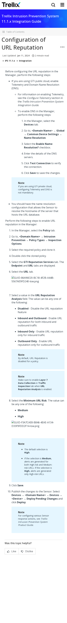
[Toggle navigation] (62, 4)
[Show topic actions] (62, 47)
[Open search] (53, 4)
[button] (33, 32)
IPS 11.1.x (10, 60)
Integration (25, 60)
